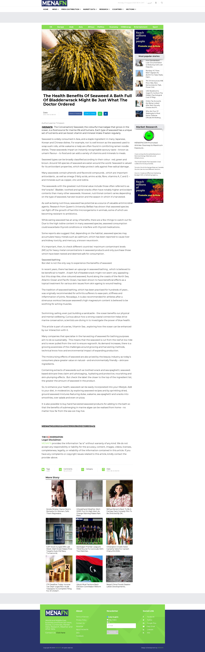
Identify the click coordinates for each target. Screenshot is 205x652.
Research (103, 9)
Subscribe (112, 632)
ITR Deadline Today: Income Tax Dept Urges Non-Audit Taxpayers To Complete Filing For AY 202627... (59, 587)
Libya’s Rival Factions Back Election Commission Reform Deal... (88, 586)
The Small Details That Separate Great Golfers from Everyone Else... (148, 163)
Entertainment (137, 27)
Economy (114, 27)
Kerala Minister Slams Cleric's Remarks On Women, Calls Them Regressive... (58, 511)
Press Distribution (70, 9)
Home (45, 9)
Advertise (79, 626)
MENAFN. (58, 647)
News (54, 9)
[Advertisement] (103, 17)
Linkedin (150, 630)
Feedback (79, 636)
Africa (90, 27)
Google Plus (151, 623)
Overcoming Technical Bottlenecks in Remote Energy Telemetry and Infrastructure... (148, 156)
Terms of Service (82, 617)
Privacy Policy (81, 620)
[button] (156, 2)
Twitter (149, 620)
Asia (80, 27)
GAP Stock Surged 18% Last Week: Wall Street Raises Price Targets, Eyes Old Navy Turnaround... (59, 550)
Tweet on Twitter (90, 113)
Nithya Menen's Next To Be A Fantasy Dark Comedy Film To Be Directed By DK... (119, 511)
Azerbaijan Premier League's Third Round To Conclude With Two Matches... (89, 549)
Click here (60, 633)
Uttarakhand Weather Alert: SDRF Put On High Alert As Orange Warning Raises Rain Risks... (88, 512)
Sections (130, 9)
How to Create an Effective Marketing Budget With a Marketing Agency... (148, 174)
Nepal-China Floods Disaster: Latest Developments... (119, 585)
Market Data (89, 9)
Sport (154, 27)
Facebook (150, 617)
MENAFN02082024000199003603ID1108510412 (68, 426)
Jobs (78, 633)
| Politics (100, 27)
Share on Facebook (75, 113)
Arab (71, 27)
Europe (61, 27)
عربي (150, 2)
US (48, 27)
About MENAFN (82, 630)
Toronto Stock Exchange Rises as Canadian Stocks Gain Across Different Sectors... (149, 168)
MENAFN (47, 127)
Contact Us (80, 623)
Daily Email (151, 626)
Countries (117, 9)
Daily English (113, 617)
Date (45, 113)
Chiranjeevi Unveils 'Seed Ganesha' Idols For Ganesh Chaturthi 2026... (118, 549)
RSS (148, 633)
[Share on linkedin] (106, 114)
